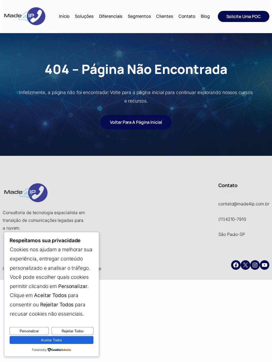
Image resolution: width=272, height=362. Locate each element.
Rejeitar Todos (73, 331)
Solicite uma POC (243, 16)
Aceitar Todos (51, 340)
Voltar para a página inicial (136, 122)
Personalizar (29, 331)
